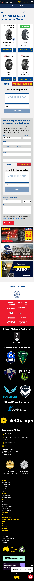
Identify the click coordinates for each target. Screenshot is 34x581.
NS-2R (25, 72)
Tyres (4, 480)
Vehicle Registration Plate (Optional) (10, 198)
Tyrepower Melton (18, 6)
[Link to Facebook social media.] (15, 577)
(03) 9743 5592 (10, 442)
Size (4, 136)
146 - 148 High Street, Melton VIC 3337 (16, 438)
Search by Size (6, 485)
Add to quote (7, 49)
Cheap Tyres (5, 543)
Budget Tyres (5, 540)
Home (5, 12)
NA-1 (8, 72)
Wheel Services (6, 510)
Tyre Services (5, 508)
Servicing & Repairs (7, 506)
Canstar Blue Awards (8, 538)
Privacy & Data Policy (12, 573)
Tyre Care (5, 489)
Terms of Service (17, 218)
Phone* (12, 147)
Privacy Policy (6, 218)
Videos (4, 528)
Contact (4, 515)
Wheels (4, 493)
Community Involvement (10, 519)
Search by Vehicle (7, 482)
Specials (5, 513)
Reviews (5, 530)
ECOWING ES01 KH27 (9, 42)
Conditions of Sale (22, 573)
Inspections (5, 504)
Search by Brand (6, 487)
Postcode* (5, 158)
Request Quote (8, 223)
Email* (4, 152)
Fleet (3, 521)
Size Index (5, 536)
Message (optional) (8, 205)
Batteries (4, 502)
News (4, 524)
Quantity (25, 136)
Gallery (4, 526)
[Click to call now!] (19, 2)
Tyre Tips (4, 491)
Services (5, 500)
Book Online (6, 517)
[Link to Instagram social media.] (18, 577)
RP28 (25, 42)
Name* (5, 141)
